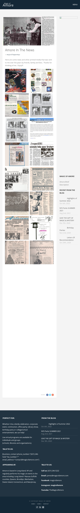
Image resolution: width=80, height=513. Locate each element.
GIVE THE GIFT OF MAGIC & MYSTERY (55, 438)
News (39, 504)
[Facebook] (37, 507)
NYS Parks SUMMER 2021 (51, 431)
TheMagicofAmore (56, 490)
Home (33, 504)
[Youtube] (40, 507)
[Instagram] (43, 507)
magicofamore (56, 480)
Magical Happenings (13, 54)
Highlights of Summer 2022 (59, 424)
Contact (46, 504)
